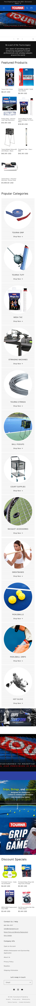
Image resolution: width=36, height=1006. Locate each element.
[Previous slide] (14, 39)
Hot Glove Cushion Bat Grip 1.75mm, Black (26, 908)
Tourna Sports (17, 997)
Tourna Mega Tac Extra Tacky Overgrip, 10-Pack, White (25, 120)
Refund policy (26, 999)
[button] (4, 8)
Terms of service (12, 1002)
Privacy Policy (8, 961)
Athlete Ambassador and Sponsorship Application (16, 952)
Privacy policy (16, 999)
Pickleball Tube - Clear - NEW (25, 150)
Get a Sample (8, 935)
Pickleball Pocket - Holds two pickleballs (9, 882)
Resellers (7, 966)
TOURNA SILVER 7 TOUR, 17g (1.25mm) (25, 90)
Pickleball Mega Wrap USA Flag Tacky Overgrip (26, 882)
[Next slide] (22, 39)
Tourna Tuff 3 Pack (7, 89)
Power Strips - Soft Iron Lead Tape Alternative (8, 119)
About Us (7, 957)
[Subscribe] (30, 982)
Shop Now (17, 236)
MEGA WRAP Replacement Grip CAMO (9, 908)
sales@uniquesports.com (11, 928)
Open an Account (10, 946)
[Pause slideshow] (34, 39)
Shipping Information (11, 970)
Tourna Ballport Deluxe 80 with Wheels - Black (9, 150)
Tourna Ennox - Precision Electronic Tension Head (8, 179)
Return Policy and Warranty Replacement (16, 932)
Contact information (24, 1002)
